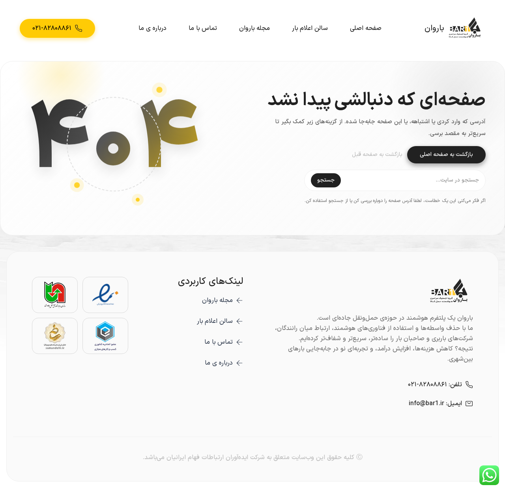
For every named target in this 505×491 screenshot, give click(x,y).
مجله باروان (254, 28)
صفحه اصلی (366, 28)
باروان (434, 28)
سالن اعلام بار (310, 28)
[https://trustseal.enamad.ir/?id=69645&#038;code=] (105, 294)
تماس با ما (203, 28)
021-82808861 (427, 384)
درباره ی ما (152, 28)
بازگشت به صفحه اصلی (446, 154)
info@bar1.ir (426, 403)
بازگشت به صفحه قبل (377, 154)
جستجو (326, 180)
